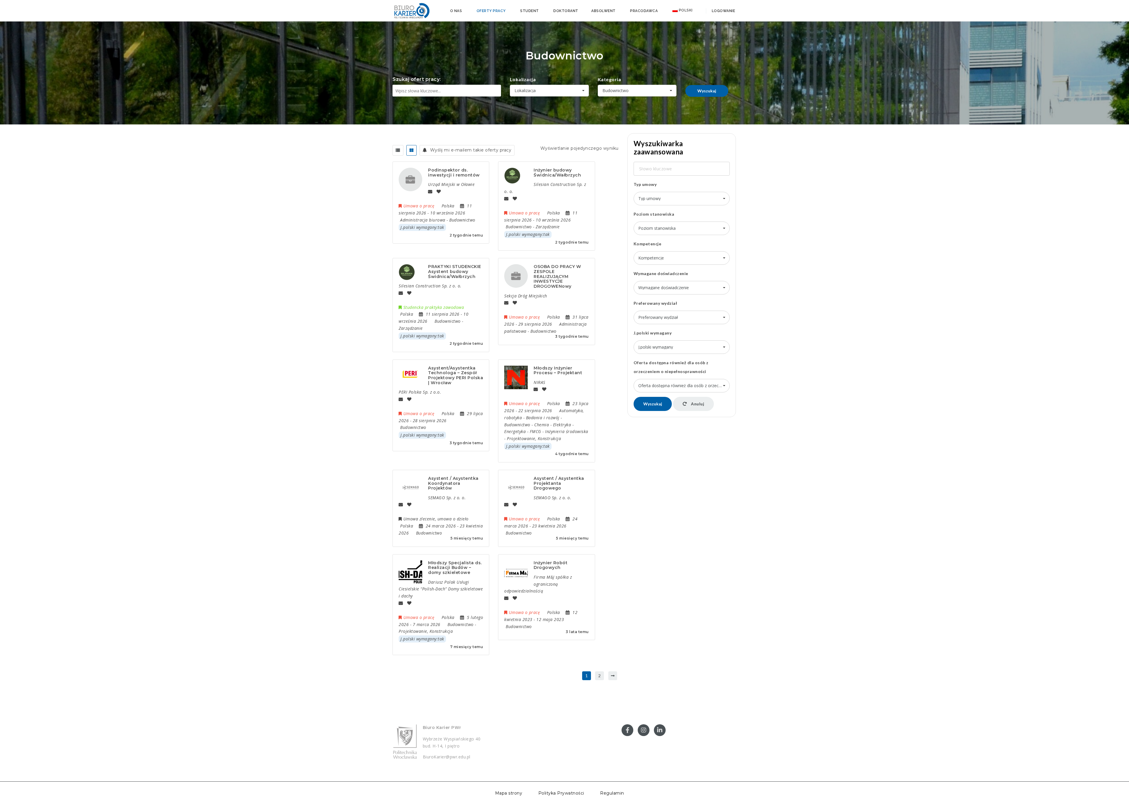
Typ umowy (645, 184)
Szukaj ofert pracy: (417, 79)
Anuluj (697, 403)
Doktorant (565, 11)
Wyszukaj (706, 90)
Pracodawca (644, 11)
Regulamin (612, 793)
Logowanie (723, 11)
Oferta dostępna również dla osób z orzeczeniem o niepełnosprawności (671, 367)
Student (529, 11)
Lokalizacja (523, 79)
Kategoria (609, 79)
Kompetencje (648, 243)
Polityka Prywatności (561, 793)
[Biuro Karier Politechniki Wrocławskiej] (412, 10)
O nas (456, 11)
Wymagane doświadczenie (661, 273)
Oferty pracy (491, 11)
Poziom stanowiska (654, 214)
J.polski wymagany (653, 332)
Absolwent (603, 11)
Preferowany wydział (655, 303)
